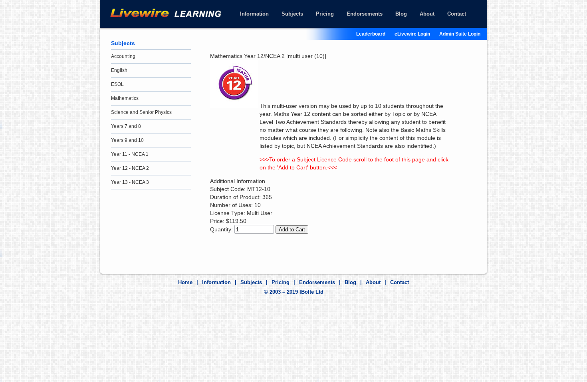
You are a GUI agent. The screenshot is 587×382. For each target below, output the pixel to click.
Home (185, 282)
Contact (456, 14)
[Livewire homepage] (172, 13)
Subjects (292, 14)
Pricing (325, 14)
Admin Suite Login (459, 34)
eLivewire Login (412, 34)
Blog (401, 14)
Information (254, 14)
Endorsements (365, 14)
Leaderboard (370, 34)
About (427, 14)
